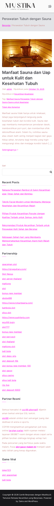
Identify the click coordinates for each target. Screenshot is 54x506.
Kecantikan (19, 94)
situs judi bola (9, 380)
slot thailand (8, 341)
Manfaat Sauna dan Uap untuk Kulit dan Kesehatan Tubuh (26, 78)
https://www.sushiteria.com (16, 317)
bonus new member (12, 293)
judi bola (6, 351)
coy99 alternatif (30, 409)
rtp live (5, 385)
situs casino (8, 375)
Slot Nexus (7, 274)
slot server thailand (11, 278)
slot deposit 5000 (11, 390)
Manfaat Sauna (13, 99)
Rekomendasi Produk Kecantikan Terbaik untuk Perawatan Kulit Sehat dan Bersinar (26, 227)
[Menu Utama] (50, 6)
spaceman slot (9, 264)
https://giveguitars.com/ (14, 269)
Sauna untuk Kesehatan (18, 102)
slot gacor (7, 370)
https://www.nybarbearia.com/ (17, 303)
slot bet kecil (8, 336)
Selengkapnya (9, 149)
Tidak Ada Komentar (11, 107)
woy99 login (8, 322)
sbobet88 (7, 298)
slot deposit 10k (10, 361)
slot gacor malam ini (26, 446)
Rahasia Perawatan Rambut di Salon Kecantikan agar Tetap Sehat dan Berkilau (26, 192)
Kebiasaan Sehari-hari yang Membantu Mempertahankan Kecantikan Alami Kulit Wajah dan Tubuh (25, 241)
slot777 (5, 327)
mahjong (6, 283)
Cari (4, 166)
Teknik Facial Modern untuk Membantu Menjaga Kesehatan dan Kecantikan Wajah (26, 203)
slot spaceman (9, 475)
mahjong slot (8, 346)
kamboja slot (8, 307)
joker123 (6, 470)
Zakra (21, 501)
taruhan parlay (16, 430)
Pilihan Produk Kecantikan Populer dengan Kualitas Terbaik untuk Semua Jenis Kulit (23, 215)
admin (9, 89)
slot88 (5, 418)
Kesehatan (29, 94)
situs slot (6, 312)
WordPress (32, 501)
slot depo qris (9, 356)
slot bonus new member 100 (16, 365)
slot (4, 288)
